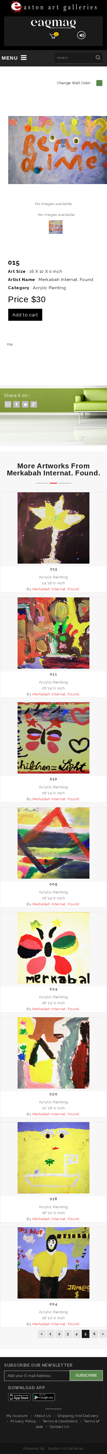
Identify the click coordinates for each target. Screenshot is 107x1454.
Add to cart (25, 314)
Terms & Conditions (60, 1421)
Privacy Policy (23, 1421)
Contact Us (59, 1427)
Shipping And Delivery (77, 1416)
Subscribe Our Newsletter (38, 1365)
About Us (42, 1416)
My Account (17, 1416)
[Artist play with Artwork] (53, 7)
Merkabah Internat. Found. (66, 279)
